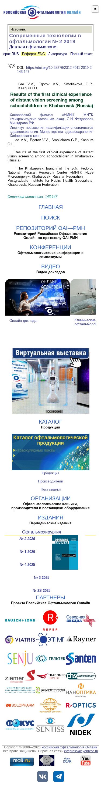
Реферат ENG (33, 54)
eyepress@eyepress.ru (81, 751)
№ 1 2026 (27, 552)
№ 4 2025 (27, 565)
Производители (50, 481)
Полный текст (81, 54)
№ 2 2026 (27, 539)
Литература (57, 54)
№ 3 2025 (41, 578)
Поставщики (51, 489)
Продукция (50, 473)
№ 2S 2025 (41, 591)
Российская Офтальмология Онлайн (69, 747)
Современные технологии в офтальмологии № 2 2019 (45, 38)
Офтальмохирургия (41, 532)
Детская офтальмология (33, 47)
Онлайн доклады (23, 321)
